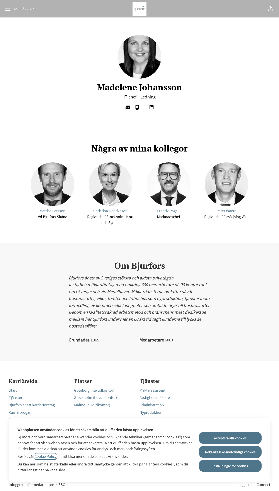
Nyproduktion (151, 412)
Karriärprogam (20, 412)
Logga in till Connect (253, 484)
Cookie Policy (45, 456)
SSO (61, 484)
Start (13, 390)
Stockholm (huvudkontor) (95, 397)
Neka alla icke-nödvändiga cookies (230, 452)
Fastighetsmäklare (155, 397)
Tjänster (15, 397)
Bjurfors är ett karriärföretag (32, 404)
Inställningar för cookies (230, 466)
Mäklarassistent (152, 390)
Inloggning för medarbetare (31, 484)
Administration (152, 404)
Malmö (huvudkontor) (92, 404)
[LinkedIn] (151, 107)
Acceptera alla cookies (230, 438)
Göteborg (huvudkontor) (94, 390)
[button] (270, 9)
